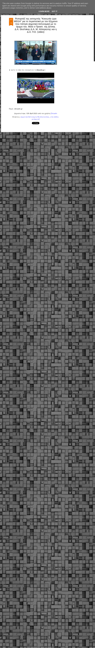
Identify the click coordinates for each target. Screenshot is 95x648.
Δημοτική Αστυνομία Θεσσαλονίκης (35, 117)
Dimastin (54, 113)
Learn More (44, 11)
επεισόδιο (54, 117)
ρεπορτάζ (36, 119)
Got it (54, 11)
